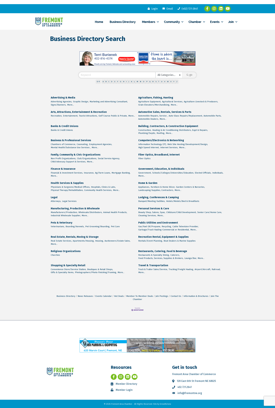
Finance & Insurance (63, 168)
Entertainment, (70, 115)
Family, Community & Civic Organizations (75, 154)
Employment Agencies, (100, 144)
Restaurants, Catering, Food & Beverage (162, 251)
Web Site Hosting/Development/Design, (187, 144)
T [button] (158, 82)
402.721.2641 (184, 387)
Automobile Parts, (212, 115)
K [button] (131, 82)
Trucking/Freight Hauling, (181, 269)
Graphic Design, (81, 101)
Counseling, (82, 144)
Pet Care (115, 226)
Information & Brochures (195, 296)
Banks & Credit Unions (64, 126)
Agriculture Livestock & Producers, (201, 101)
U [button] (161, 82)
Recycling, (167, 226)
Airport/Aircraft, (203, 269)
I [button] (126, 82)
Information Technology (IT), (152, 144)
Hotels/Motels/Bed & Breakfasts (182, 201)
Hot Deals (119, 296)
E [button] (114, 82)
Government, (144, 172)
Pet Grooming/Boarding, (97, 226)
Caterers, (175, 255)
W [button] (168, 82)
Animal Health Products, (115, 212)
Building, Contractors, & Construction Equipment (168, 126)
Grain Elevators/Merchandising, (154, 104)
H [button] (123, 82)
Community (172, 21)
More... (70, 104)
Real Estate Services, (61, 240)
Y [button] (173, 82)
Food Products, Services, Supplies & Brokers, (160, 258)
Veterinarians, (58, 226)
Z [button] (176, 82)
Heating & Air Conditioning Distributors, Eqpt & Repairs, (180, 130)
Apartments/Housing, (83, 240)
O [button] (143, 82)
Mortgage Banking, (121, 172)
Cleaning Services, (147, 215)
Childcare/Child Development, (181, 212)
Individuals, (217, 172)
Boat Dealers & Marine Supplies (180, 240)
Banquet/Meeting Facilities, (151, 201)
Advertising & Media (63, 97)
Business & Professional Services (71, 140)
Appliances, (144, 187)
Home (99, 21)
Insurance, (89, 172)
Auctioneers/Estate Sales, (117, 240)
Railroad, (216, 269)
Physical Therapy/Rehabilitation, (67, 190)
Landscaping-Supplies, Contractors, (156, 190)
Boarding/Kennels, (75, 226)
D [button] (111, 82)
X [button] (170, 82)
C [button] (108, 82)
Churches (55, 255)
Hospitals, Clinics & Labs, (103, 187)
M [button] (137, 82)
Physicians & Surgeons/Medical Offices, (70, 187)
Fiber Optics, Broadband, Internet (159, 154)
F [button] (117, 82)
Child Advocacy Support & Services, (68, 161)
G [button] (120, 82)
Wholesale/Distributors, (90, 212)
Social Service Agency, (109, 158)
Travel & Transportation (153, 265)
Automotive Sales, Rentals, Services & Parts (164, 111)
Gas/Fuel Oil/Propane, (149, 226)
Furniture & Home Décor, (163, 187)
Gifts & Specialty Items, (62, 272)
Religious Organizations (66, 251)
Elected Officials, (203, 172)
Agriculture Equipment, (149, 101)
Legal (54, 197)
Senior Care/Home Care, (209, 212)
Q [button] (150, 82)
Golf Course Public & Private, (113, 115)
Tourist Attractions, (88, 115)
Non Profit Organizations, (63, 158)
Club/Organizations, (87, 158)
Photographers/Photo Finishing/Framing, (96, 272)
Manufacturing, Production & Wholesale (75, 208)
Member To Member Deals (139, 296)
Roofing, (161, 133)
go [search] (190, 74)
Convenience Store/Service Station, (68, 269)
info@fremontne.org (189, 393)
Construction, (144, 130)
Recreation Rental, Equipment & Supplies (163, 236)
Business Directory (122, 21)
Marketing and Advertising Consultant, (109, 101)
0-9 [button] (98, 82)
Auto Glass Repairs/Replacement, (186, 115)
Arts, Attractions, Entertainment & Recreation (79, 111)
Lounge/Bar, (190, 258)
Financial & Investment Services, (67, 172)
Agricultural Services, (172, 101)
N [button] (140, 82)
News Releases (85, 296)
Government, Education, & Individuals (161, 168)
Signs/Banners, (58, 104)
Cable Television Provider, (185, 226)
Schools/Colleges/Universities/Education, (173, 172)
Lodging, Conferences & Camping (158, 197)
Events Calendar (103, 296)
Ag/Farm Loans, (103, 172)
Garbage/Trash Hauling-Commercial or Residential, (163, 229)
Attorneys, (56, 201)
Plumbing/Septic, (147, 133)
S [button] (155, 82)
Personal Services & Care (153, 208)
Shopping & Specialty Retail (68, 265)
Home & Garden (147, 182)
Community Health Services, (98, 190)
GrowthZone (165, 404)
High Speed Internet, (148, 147)
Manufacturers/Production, (64, 212)
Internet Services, (169, 147)
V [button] (164, 82)
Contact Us (176, 296)
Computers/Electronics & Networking (161, 140)
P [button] (146, 82)
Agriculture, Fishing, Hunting (155, 97)
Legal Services (69, 201)
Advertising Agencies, (61, 101)
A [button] (103, 82)
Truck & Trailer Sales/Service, (153, 269)
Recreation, (56, 115)
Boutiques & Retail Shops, (100, 269)
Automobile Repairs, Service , (153, 115)
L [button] (134, 82)
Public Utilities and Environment (158, 222)
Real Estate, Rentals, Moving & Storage (75, 236)
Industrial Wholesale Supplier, (66, 215)
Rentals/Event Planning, (150, 240)
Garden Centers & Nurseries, (190, 187)
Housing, (99, 240)
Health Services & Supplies (67, 182)
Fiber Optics (144, 158)
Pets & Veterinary (61, 222)
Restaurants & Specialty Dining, (153, 255)
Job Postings (161, 296)
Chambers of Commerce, (63, 144)
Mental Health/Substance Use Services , (71, 147)
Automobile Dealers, (148, 119)
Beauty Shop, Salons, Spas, (151, 212)
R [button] (153, 82)
